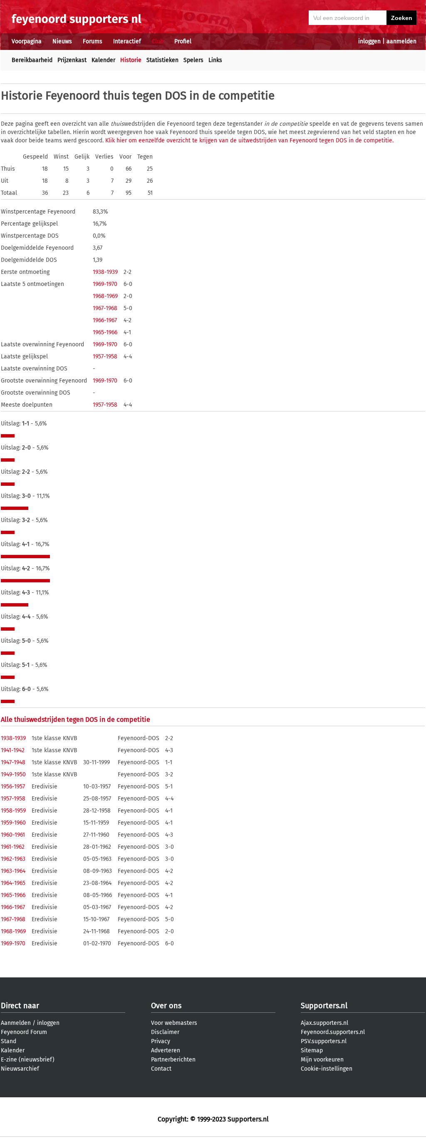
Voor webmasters (174, 1023)
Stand (8, 1041)
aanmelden (401, 41)
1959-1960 (13, 822)
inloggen (369, 41)
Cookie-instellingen (326, 1068)
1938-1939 (105, 272)
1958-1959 (13, 810)
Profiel (182, 41)
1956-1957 (13, 786)
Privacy (160, 1041)
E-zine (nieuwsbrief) (27, 1059)
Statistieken (162, 60)
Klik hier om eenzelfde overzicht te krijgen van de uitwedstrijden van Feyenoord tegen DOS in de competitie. (249, 140)
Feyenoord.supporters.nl (333, 1032)
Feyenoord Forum (24, 1032)
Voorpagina (27, 41)
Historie (130, 60)
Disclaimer (165, 1032)
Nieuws (62, 41)
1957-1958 (105, 356)
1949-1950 (13, 774)
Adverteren (165, 1050)
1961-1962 (13, 846)
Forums (92, 41)
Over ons (166, 1005)
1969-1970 (105, 284)
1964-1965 (13, 883)
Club (157, 41)
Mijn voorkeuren (322, 1059)
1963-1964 (13, 871)
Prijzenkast (72, 60)
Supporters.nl (324, 1005)
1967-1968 (105, 308)
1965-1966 (105, 332)
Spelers (193, 60)
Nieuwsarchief (20, 1068)
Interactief (127, 41)
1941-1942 (13, 750)
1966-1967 (105, 320)
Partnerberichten (173, 1059)
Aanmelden (16, 1023)
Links (215, 60)
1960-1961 (13, 834)
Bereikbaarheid (32, 60)
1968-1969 (105, 296)
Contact (161, 1068)
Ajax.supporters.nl (324, 1023)
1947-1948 (13, 762)
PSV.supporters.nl (324, 1041)
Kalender (103, 60)
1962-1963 (13, 859)
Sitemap (312, 1050)
